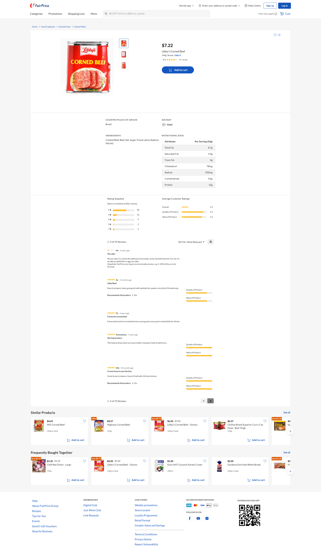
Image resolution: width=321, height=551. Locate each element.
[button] (276, 14)
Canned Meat (80, 27)
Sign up (270, 5)
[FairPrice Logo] (39, 5)
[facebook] (189, 520)
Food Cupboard (48, 27)
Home (34, 27)
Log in (285, 5)
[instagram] (207, 520)
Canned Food (64, 27)
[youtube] (198, 520)
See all (287, 412)
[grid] (160, 431)
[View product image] (123, 43)
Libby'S (177, 55)
